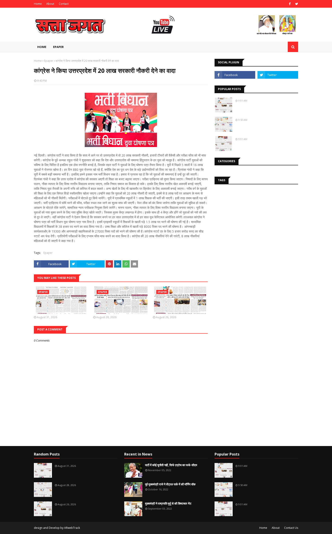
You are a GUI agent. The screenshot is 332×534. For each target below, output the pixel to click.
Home (38, 4)
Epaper (48, 61)
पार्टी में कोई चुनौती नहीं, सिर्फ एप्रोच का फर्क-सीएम (171, 465)
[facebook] (290, 4)
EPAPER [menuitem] (58, 47)
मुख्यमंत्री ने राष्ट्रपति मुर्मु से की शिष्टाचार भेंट (168, 503)
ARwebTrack (72, 528)
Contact (64, 4)
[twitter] (296, 4)
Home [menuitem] (41, 47)
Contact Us (291, 528)
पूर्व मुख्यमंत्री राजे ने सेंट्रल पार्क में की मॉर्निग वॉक (170, 484)
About (50, 4)
